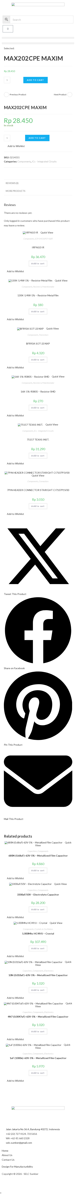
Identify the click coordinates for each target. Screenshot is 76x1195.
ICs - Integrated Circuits (44, 161)
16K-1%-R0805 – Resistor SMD (38, 391)
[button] (38, 38)
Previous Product (18, 94)
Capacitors (32, 851)
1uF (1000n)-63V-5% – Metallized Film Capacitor (38, 1058)
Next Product (60, 94)
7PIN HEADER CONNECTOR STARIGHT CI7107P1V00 (38, 489)
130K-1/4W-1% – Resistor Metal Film (38, 295)
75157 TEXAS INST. (38, 439)
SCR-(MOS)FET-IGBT (44, 238)
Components (24, 161)
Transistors (43, 335)
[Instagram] (6, 1183)
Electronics (49, 970)
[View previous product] (6, 94)
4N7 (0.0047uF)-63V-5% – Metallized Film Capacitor (38, 1016)
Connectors (44, 481)
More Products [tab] (15, 191)
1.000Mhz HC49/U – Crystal (38, 933)
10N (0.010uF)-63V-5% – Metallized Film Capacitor (38, 975)
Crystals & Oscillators (43, 929)
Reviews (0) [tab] (12, 183)
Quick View (46, 232)
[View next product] (69, 94)
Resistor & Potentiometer (43, 286)
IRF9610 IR (38, 247)
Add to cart (35, 80)
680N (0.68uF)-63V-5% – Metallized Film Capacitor (38, 855)
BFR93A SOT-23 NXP (38, 343)
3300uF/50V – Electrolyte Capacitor (38, 894)
